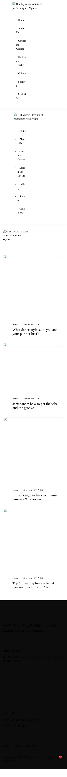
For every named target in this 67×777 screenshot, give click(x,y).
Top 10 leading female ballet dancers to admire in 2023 (33, 585)
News (15, 324)
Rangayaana (9, 757)
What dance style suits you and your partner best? (35, 332)
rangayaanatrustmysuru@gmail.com (21, 720)
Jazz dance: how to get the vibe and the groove (35, 406)
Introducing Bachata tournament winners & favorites (36, 497)
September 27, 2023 (33, 324)
